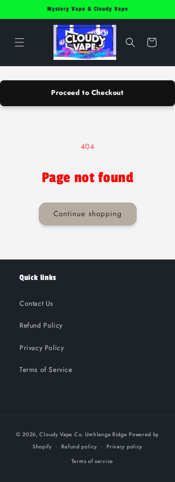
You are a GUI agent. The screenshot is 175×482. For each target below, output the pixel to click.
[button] (19, 42)
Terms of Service (45, 369)
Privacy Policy (41, 347)
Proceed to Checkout (87, 92)
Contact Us (36, 303)
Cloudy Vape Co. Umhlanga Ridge (83, 434)
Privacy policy (124, 446)
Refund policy (79, 446)
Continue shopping (87, 213)
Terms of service (92, 461)
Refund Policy (41, 325)
